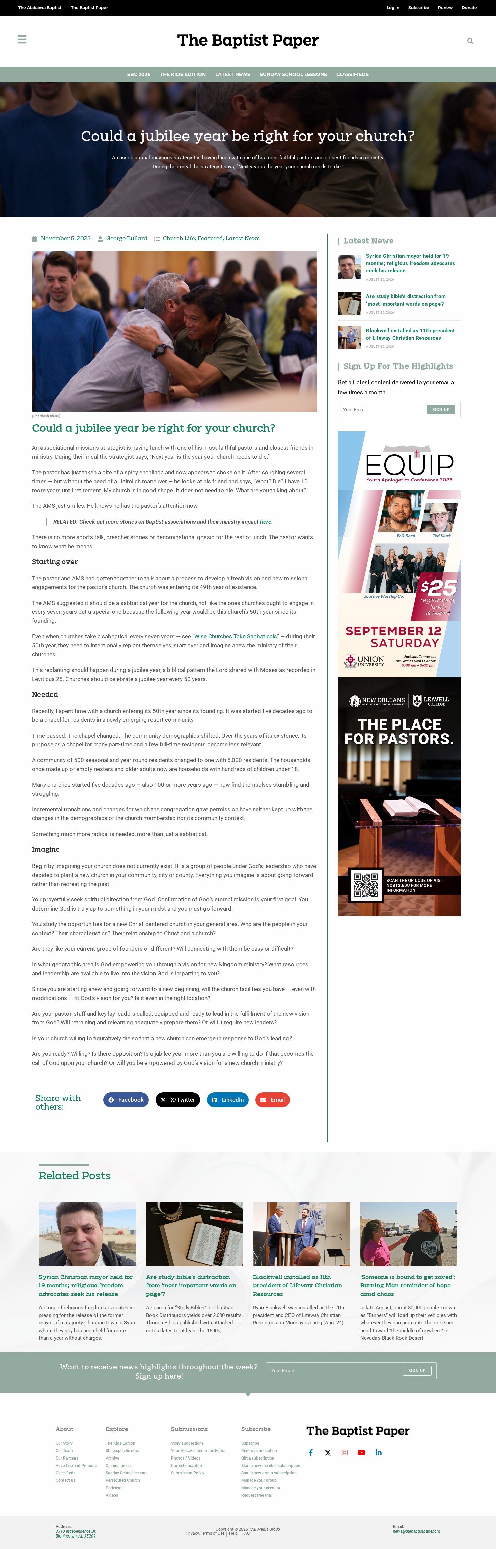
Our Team (64, 1450)
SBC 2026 (138, 74)
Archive (112, 1458)
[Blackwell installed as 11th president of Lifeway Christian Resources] (349, 337)
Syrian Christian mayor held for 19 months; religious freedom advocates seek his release (410, 263)
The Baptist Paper (89, 7)
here (265, 522)
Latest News (232, 74)
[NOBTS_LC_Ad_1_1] (399, 796)
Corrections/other (187, 1465)
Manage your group (259, 1480)
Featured (210, 239)
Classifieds (352, 74)
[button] (470, 41)
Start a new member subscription (270, 1465)
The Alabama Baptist (39, 7)
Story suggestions (187, 1443)
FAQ (246, 1533)
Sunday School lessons (126, 1473)
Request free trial (256, 1495)
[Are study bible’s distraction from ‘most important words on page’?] (349, 304)
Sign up (441, 409)
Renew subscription (259, 1450)
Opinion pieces (119, 1465)
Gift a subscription (257, 1458)
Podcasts (114, 1488)
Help (233, 1533)
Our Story (64, 1443)
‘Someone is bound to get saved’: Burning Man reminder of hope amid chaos (408, 1286)
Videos (112, 1495)
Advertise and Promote (76, 1465)
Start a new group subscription (269, 1473)
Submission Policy (187, 1473)
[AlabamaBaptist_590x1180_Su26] (399, 554)
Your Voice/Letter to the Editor (198, 1450)
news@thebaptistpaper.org (416, 1531)
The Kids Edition (183, 74)
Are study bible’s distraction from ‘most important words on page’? (406, 300)
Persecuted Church (123, 1480)
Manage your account (260, 1488)
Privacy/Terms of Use (205, 1533)
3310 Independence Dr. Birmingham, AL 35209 (76, 1534)
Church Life (179, 239)
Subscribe (250, 1443)
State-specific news (123, 1450)
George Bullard (126, 239)
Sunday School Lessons (293, 74)
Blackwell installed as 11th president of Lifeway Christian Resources (410, 334)
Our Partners (67, 1458)
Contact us (65, 1480)
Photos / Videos (185, 1458)
